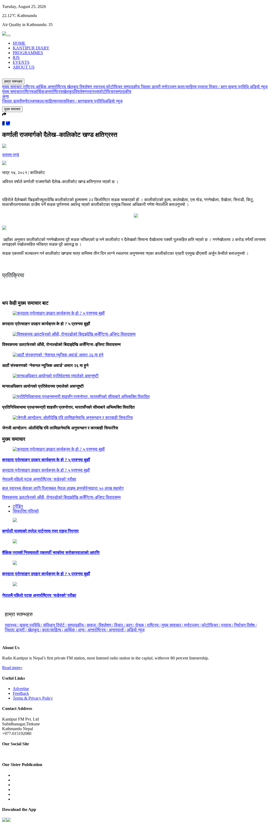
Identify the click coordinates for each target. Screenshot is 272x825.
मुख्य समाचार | (173, 625)
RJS (16, 57)
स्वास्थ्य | (12, 625)
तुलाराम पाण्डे (10, 155)
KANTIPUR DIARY (31, 48)
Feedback (21, 693)
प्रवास (203, 86)
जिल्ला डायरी (151, 86)
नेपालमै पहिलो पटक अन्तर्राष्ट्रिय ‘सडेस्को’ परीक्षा (39, 595)
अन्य (5, 96)
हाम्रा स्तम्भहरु (13, 81)
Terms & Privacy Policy (33, 698)
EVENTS (21, 62)
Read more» (12, 667)
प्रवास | (227, 625)
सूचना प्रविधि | (31, 625)
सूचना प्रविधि (239, 86)
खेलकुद (73, 86)
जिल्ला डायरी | (16, 630)
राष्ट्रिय (29, 86)
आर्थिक (42, 86)
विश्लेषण (86, 86)
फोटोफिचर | (211, 625)
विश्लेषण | (106, 625)
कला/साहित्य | (53, 630)
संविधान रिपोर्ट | (55, 625)
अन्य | (82, 630)
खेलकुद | (35, 630)
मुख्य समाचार (12, 86)
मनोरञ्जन (169, 86)
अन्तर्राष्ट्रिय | (98, 630)
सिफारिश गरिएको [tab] (26, 511)
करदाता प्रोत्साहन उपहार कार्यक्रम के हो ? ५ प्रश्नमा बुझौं (46, 460)
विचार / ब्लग (218, 86)
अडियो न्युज (258, 86)
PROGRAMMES (28, 52)
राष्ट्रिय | (154, 625)
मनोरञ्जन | (193, 625)
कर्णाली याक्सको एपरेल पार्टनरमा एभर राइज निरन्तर (40, 531)
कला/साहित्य (187, 86)
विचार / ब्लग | (124, 625)
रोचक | (141, 625)
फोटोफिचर (115, 86)
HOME (19, 43)
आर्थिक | (71, 630)
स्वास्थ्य (99, 86)
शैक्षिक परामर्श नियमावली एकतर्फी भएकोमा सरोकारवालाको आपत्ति (51, 552)
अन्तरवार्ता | (118, 630)
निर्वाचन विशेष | (245, 625)
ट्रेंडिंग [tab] (18, 506)
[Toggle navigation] (8, 35)
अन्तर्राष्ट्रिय (57, 86)
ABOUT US (24, 67)
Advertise (21, 688)
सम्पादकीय (132, 86)
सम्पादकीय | (77, 625)
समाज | (93, 625)
